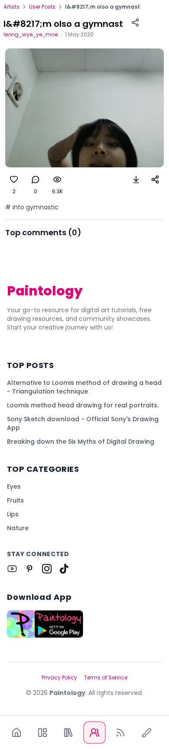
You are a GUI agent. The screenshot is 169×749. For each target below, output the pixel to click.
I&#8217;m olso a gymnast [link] (102, 6)
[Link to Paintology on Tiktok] (64, 568)
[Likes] (14, 179)
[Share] (135, 22)
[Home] (16, 732)
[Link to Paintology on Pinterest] (29, 568)
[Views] (57, 179)
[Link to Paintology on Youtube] (12, 568)
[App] (42, 732)
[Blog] (120, 732)
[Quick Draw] (146, 732)
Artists (11, 6)
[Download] (136, 179)
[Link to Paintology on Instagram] (47, 568)
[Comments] (35, 179)
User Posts (42, 6)
